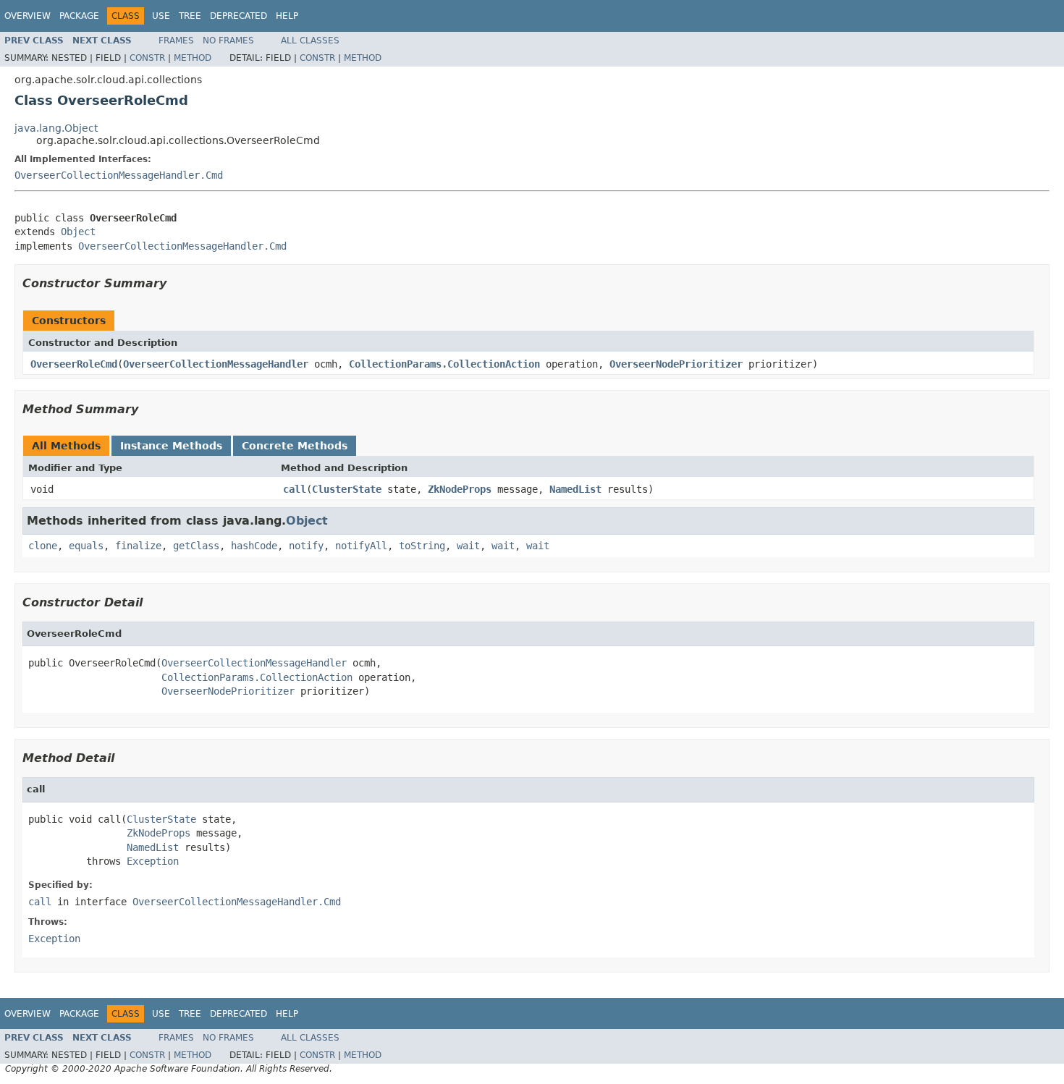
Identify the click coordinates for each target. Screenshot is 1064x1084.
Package (79, 16)
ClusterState (346, 489)
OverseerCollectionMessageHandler (215, 364)
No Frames (228, 40)
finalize (138, 545)
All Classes (310, 40)
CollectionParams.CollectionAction (444, 364)
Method (192, 58)
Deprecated (238, 16)
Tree (190, 16)
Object (78, 231)
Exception (153, 861)
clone (42, 545)
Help (287, 16)
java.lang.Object (56, 128)
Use (161, 16)
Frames (176, 40)
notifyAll (361, 545)
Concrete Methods (294, 446)
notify (306, 545)
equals (86, 545)
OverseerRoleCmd (73, 364)
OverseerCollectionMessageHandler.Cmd (118, 175)
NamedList (575, 489)
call (294, 489)
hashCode (254, 545)
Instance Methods (171, 446)
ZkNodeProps (459, 489)
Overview (27, 16)
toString (422, 545)
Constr (147, 58)
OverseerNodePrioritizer (676, 364)
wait (468, 545)
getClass (196, 545)
